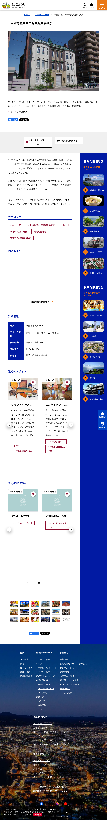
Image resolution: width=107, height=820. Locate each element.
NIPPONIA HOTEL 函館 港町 (62, 516)
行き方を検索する (69, 140)
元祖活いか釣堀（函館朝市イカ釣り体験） (97, 315)
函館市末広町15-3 (18, 112)
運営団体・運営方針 (42, 790)
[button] (9, 425)
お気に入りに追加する (37, 142)
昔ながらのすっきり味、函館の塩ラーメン (97, 210)
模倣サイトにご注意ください (53, 786)
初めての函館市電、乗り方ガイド (97, 252)
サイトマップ (61, 790)
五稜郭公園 (95, 357)
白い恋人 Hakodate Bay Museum (97, 398)
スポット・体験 (42, 14)
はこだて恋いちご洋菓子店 (61, 404)
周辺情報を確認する (40, 301)
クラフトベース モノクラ (26, 404)
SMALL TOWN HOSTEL (25, 516)
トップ (27, 14)
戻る (40, 582)
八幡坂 (93, 336)
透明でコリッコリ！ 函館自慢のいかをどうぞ (97, 273)
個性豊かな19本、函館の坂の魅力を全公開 (97, 231)
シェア (14, 119)
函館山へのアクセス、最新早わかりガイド (97, 189)
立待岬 (93, 378)
